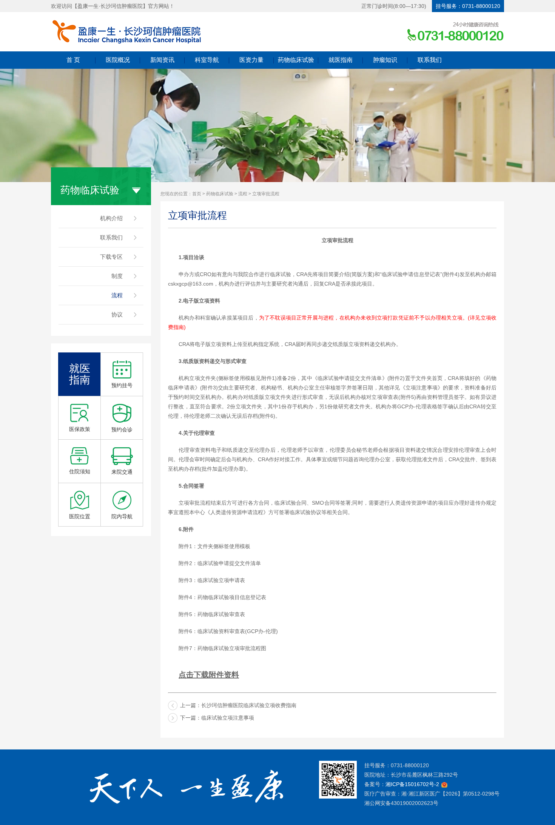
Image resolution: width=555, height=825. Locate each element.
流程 (117, 295)
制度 (117, 276)
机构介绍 (111, 218)
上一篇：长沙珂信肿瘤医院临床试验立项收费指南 (238, 705)
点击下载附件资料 (209, 675)
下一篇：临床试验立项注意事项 (217, 718)
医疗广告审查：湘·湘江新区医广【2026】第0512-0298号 (431, 794)
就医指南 (340, 60)
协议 (117, 314)
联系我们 (430, 60)
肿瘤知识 (385, 60)
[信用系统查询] (444, 784)
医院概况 (118, 60)
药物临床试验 (296, 60)
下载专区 (111, 256)
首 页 (73, 60)
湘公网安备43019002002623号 (401, 803)
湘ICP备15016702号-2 (412, 784)
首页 (196, 193)
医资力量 (251, 60)
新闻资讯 (162, 60)
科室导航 (207, 60)
